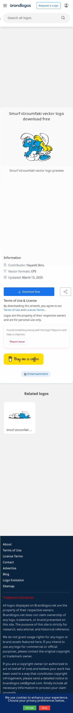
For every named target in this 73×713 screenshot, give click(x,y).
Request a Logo (48, 5)
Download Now (31, 291)
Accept (30, 707)
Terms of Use (12, 310)
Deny (44, 707)
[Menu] (5, 5)
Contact (8, 562)
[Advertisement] (36, 66)
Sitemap (8, 586)
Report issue (17, 341)
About (7, 544)
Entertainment (37, 374)
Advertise (9, 568)
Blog (6, 574)
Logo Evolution (13, 580)
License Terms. (35, 310)
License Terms (13, 556)
